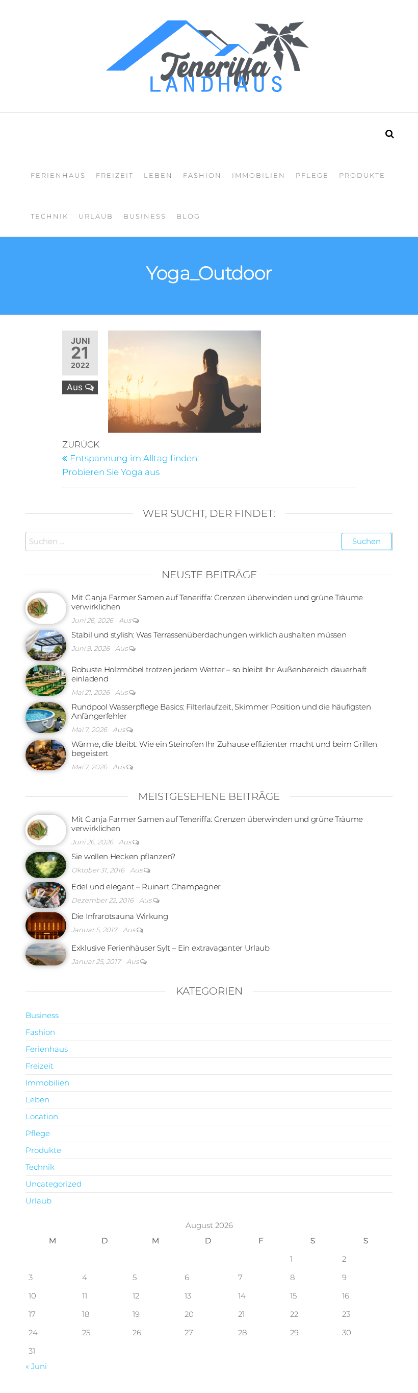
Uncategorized (53, 1184)
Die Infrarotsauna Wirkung (119, 916)
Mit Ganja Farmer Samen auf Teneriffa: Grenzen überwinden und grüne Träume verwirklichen (217, 602)
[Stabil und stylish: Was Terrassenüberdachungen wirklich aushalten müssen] (45, 645)
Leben (158, 175)
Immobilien (258, 175)
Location (41, 1116)
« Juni (36, 1366)
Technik (49, 216)
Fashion (202, 175)
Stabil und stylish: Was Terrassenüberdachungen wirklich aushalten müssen (208, 635)
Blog (188, 216)
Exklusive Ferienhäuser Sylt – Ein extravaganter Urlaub (170, 948)
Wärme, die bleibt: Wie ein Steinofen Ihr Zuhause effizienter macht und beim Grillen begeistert (224, 748)
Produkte (362, 175)
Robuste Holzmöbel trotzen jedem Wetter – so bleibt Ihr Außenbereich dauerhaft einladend (219, 674)
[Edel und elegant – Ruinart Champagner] (45, 894)
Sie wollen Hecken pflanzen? (123, 856)
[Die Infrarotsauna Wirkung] (45, 925)
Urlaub (96, 216)
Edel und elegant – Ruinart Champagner (146, 886)
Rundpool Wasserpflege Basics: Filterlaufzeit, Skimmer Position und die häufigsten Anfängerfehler (221, 711)
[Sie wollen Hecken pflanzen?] (45, 864)
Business (144, 216)
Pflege (312, 175)
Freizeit (115, 175)
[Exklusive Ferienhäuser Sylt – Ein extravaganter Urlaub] (45, 953)
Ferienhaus (58, 175)
